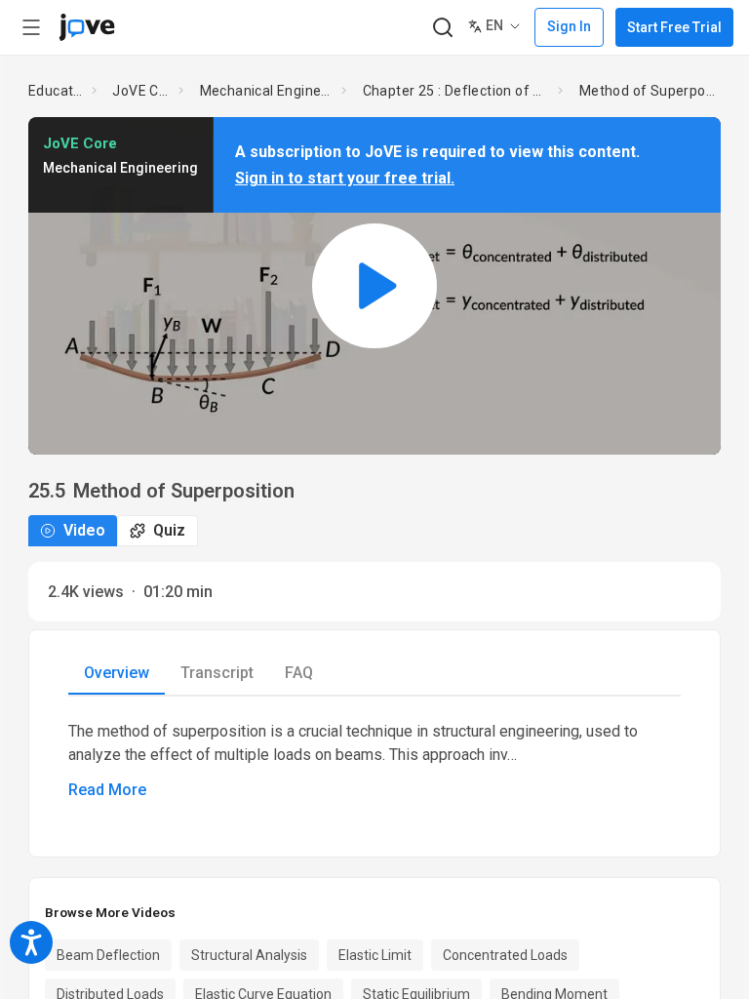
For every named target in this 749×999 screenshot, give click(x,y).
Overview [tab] (116, 672)
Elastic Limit (375, 955)
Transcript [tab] (217, 672)
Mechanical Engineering (267, 91)
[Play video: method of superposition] (374, 285)
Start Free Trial (674, 27)
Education (56, 91)
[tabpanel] (374, 761)
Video (84, 530)
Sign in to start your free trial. (344, 178)
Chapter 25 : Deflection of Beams (457, 91)
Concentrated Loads (505, 955)
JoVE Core (141, 91)
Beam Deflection (108, 955)
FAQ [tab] (299, 672)
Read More (107, 789)
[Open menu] (31, 27)
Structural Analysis (249, 955)
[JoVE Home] (87, 27)
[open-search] (442, 28)
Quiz (169, 530)
